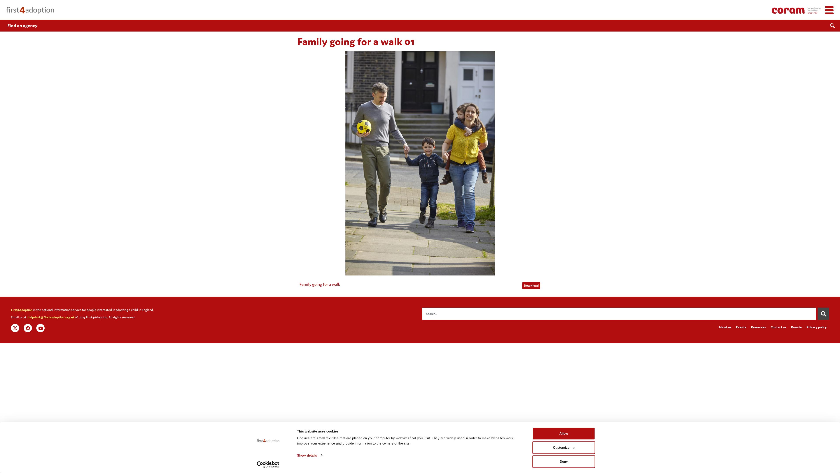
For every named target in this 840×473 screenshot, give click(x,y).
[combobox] (619, 314)
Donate (796, 327)
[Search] (823, 314)
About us (725, 327)
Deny (564, 461)
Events (741, 327)
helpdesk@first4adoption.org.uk (51, 317)
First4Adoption (22, 310)
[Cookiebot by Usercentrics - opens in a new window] (268, 464)
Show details (307, 455)
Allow (563, 433)
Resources (758, 327)
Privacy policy (817, 327)
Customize (561, 447)
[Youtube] (40, 328)
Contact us (778, 327)
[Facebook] (28, 328)
